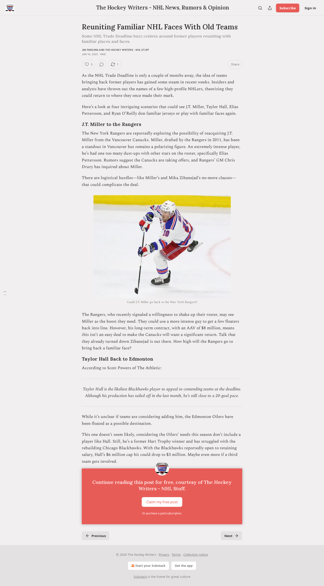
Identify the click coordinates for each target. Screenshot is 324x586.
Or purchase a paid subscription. (162, 513)
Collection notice (195, 554)
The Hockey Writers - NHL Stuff (127, 49)
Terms (176, 554)
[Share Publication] (269, 8)
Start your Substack (150, 566)
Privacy (164, 554)
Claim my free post (162, 502)
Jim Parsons (90, 49)
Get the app (184, 566)
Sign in (310, 8)
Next (228, 536)
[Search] (260, 8)
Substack (140, 577)
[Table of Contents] (5, 293)
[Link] (75, 124)
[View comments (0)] (101, 64)
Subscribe (287, 8)
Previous (98, 536)
